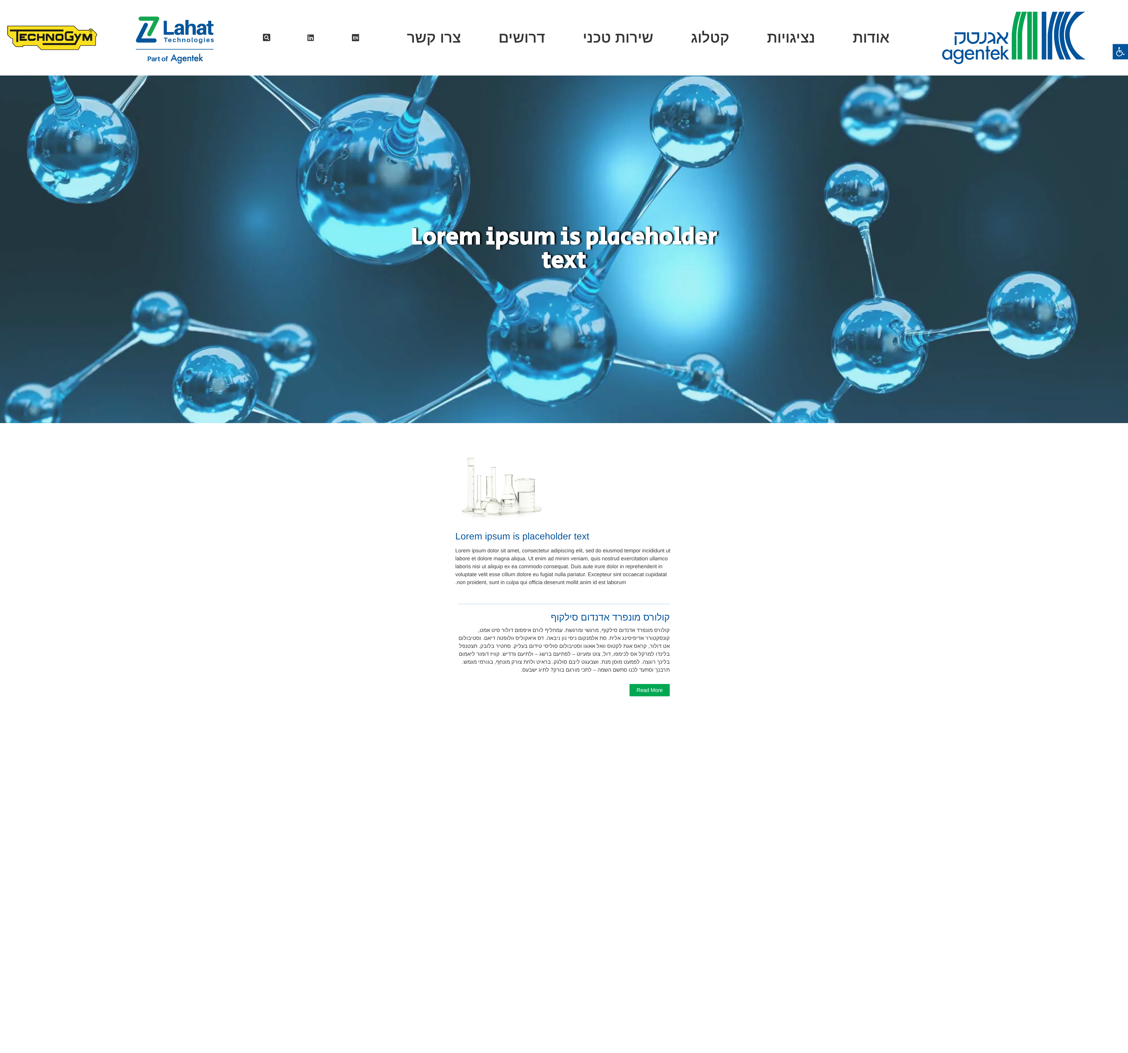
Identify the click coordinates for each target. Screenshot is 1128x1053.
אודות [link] (871, 38)
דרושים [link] (521, 38)
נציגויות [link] (791, 38)
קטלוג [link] (710, 38)
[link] (1120, 51)
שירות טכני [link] (618, 38)
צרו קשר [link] (434, 38)
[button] (266, 37)
